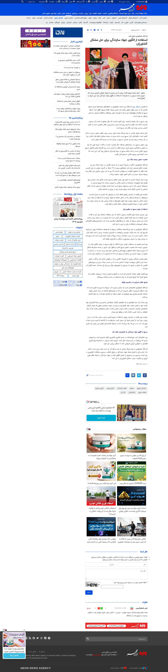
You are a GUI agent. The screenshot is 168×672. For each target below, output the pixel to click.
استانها (144, 30)
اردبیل (108, 18)
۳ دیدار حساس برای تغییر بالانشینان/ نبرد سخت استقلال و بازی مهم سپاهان (67, 123)
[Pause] (119, 419)
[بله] (45, 638)
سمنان (29, 18)
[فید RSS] (30, 638)
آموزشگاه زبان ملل (68, 268)
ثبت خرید (101, 417)
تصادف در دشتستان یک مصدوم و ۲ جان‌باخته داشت (68, 137)
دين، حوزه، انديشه (125, 13)
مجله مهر (54, 13)
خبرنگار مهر (137, 106)
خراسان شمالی (48, 18)
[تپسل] (87, 402)
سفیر (57, 236)
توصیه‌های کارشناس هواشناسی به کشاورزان (69, 181)
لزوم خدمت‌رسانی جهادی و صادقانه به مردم (67, 88)
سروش (101, 2)
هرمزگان (57, 22)
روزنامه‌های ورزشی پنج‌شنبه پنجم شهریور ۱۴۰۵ (69, 220)
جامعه (100, 13)
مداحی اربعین (58, 244)
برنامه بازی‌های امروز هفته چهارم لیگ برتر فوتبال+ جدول (67, 130)
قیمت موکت (59, 240)
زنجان (34, 18)
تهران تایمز (75, 275)
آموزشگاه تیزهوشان (60, 260)
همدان (51, 22)
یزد (47, 22)
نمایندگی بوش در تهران (62, 264)
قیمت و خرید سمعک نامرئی (71, 271)
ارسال (89, 592)
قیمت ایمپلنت (59, 256)
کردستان (117, 22)
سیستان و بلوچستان (141, 22)
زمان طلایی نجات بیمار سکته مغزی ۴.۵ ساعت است (67, 54)
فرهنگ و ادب (139, 13)
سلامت (105, 13)
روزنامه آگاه (60, 275)
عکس (63, 13)
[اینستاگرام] (41, 638)
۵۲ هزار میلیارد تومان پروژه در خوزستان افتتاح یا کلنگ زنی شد (67, 95)
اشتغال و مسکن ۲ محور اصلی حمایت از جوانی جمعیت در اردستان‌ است (66, 47)
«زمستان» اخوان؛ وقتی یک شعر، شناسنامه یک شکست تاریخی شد (69, 166)
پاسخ (88, 608)
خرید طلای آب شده (74, 240)
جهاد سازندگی (122, 388)
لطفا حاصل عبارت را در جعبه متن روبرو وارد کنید (130, 582)
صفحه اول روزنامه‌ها (73, 194)
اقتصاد (95, 13)
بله (87, 2)
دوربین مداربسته (68, 248)
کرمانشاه (105, 22)
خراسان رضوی (58, 18)
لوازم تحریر (58, 232)
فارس (131, 22)
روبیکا (63, 2)
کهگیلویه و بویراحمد (95, 22)
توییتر (70, 2)
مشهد (132, 388)
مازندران (69, 22)
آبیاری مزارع (99, 388)
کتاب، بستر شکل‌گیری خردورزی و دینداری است (69, 61)
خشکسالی (132, 392)
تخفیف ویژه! (14, 655)
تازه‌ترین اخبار (76, 41)
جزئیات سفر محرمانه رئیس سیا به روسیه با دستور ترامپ (69, 159)
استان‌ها (68, 13)
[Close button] (24, 630)
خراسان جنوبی (68, 18)
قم (122, 22)
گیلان (80, 22)
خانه (145, 13)
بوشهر (95, 18)
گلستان (85, 22)
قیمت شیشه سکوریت (72, 236)
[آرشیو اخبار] (26, 638)
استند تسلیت (69, 244)
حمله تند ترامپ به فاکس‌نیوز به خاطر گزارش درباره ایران (67, 152)
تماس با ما (32, 651)
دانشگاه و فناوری (113, 13)
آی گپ (94, 2)
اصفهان (114, 18)
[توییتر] (37, 638)
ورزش (86, 13)
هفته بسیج (142, 392)
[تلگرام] (49, 638)
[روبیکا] (33, 638)
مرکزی (63, 22)
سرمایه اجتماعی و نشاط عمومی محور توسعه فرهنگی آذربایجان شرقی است (67, 80)
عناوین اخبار (143, 18)
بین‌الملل (75, 13)
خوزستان (39, 18)
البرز (104, 18)
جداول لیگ (42, 2)
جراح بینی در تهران (74, 232)
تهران (90, 18)
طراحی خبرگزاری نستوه (136, 668)
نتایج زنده (52, 2)
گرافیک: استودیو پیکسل (117, 668)
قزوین (126, 22)
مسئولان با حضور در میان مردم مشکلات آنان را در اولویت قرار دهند (66, 73)
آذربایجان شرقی (133, 18)
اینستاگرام (79, 2)
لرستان (75, 22)
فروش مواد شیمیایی (74, 256)
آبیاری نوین (110, 388)
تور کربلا (79, 244)
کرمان (111, 22)
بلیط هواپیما (77, 264)
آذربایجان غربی (122, 18)
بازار (90, 13)
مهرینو (56, 271)
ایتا (57, 2)
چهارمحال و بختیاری (81, 18)
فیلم (59, 13)
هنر (133, 13)
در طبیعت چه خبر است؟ (72, 67)
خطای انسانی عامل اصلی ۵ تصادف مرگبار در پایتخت (68, 102)
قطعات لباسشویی (76, 260)
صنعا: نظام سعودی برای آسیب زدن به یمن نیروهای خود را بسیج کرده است (67, 174)
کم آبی (123, 392)
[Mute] (123, 419)
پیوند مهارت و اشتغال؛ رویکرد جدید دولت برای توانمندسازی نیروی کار (68, 109)
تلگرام (109, 2)
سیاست (81, 13)
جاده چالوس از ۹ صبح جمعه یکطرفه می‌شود (68, 145)
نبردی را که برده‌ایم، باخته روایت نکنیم (67, 187)
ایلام (99, 18)
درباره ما (42, 651)
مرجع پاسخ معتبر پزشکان (67, 252)
